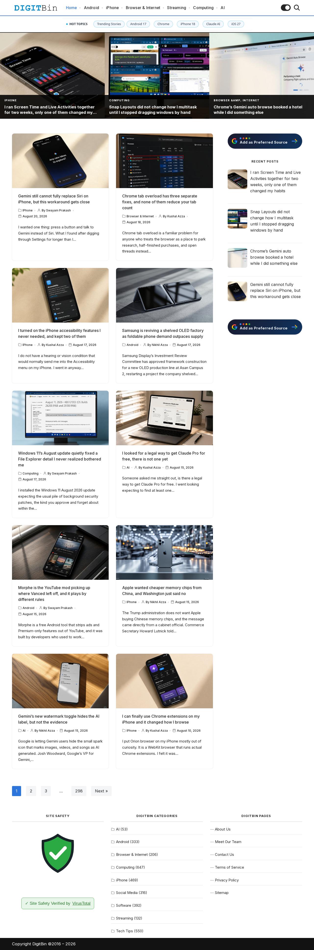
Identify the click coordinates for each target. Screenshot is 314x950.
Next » (101, 790)
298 (79, 790)
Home (71, 7)
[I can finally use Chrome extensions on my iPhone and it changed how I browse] (164, 681)
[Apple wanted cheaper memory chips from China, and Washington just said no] (164, 552)
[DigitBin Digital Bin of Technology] (35, 7)
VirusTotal (81, 903)
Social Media (127, 892)
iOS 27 (235, 24)
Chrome (163, 24)
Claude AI (213, 24)
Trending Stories (109, 24)
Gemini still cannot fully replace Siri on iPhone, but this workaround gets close (275, 290)
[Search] (297, 8)
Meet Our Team (228, 841)
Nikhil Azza (160, 345)
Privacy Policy (227, 880)
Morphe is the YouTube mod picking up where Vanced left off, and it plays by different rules (54, 593)
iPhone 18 (188, 24)
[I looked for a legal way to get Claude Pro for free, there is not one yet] (164, 418)
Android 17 (138, 24)
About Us (223, 829)
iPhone (112, 7)
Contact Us (224, 854)
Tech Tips (124, 931)
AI (222, 7)
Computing (203, 7)
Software (123, 905)
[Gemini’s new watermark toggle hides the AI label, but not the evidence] (60, 681)
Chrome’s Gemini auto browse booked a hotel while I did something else (274, 257)
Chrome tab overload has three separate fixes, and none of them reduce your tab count (159, 201)
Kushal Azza (176, 216)
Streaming (176, 7)
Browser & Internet (143, 7)
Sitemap (222, 892)
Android (91, 7)
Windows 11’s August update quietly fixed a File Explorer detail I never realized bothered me (59, 459)
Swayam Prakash (58, 210)
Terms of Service (229, 867)
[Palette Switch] (286, 8)
